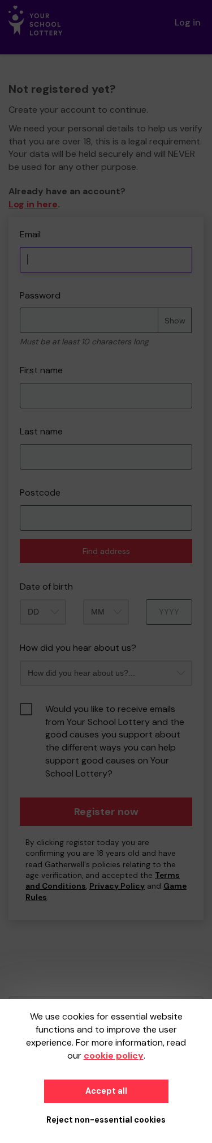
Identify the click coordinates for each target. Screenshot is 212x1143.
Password (40, 295)
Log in (188, 22)
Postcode (40, 492)
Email (30, 234)
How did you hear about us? (78, 648)
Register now (106, 811)
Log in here (33, 204)
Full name (19, 223)
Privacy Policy (117, 886)
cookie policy (114, 1055)
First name (41, 370)
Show (175, 320)
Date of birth (46, 586)
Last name (41, 431)
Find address (106, 551)
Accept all (106, 1091)
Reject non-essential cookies (106, 1120)
